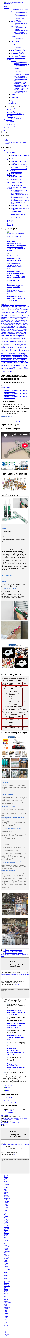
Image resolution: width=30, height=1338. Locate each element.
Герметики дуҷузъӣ (19, 39)
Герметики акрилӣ (19, 18)
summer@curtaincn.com (10, 1112)
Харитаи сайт (17, 1118)
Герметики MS (18, 47)
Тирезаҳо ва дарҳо (12, 108)
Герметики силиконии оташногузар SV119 (20, 91)
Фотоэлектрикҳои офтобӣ (18, 50)
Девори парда (14, 26)
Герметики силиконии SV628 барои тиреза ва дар (21, 63)
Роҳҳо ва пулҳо (11, 112)
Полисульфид (14, 97)
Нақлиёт (9, 109)
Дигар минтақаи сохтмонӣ (18, 56)
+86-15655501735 (9, 1110)
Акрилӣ (13, 94)
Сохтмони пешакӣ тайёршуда (15, 114)
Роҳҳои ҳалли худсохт (17, 55)
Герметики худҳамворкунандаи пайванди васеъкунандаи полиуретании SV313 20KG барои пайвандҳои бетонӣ (16, 245)
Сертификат (10, 121)
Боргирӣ (9, 123)
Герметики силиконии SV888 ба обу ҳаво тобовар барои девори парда (21, 74)
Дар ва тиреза (14, 11)
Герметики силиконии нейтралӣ (20, 155)
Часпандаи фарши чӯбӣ (17, 53)
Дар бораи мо (8, 120)
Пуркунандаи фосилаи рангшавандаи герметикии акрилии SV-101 (16, 1066)
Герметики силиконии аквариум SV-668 (15, 286)
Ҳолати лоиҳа (11, 126)
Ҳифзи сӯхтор (15, 41)
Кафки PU (17, 20)
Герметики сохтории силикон (19, 164)
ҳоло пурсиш (4, 1115)
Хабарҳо (6, 105)
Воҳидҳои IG (14, 36)
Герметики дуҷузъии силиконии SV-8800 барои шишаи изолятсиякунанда (21, 83)
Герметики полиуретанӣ (21, 49)
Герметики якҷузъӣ (19, 38)
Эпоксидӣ (13, 98)
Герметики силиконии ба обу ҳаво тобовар (21, 31)
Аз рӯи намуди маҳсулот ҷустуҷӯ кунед (15, 142)
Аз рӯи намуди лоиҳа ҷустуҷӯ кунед (17, 9)
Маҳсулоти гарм (8, 1118)
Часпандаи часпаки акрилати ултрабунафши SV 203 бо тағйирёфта (11, 950)
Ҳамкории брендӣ (12, 103)
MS (12, 100)
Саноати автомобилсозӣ (17, 46)
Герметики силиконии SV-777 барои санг (21, 70)
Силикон (13, 61)
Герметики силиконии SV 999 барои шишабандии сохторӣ (21, 79)
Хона (5, 6)
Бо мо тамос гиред (9, 127)
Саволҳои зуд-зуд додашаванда (13, 118)
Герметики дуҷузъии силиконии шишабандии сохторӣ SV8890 (21, 88)
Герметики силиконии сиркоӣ (19, 153)
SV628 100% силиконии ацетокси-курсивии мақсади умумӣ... (16, 1025)
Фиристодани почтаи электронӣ (10, 1122)
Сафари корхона (11, 124)
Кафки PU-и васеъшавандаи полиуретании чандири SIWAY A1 (15, 1051)
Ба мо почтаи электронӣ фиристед (10, 421)
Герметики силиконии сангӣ (19, 169)
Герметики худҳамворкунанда (19, 52)
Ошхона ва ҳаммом (16, 21)
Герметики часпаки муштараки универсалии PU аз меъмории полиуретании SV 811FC (16, 274)
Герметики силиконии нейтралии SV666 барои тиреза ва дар (21, 67)
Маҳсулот (7, 8)
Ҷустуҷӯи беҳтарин (14, 1119)
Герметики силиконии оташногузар (20, 43)
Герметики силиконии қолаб (19, 161)
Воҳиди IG (10, 115)
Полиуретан (14, 95)
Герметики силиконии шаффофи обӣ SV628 (15, 259)
